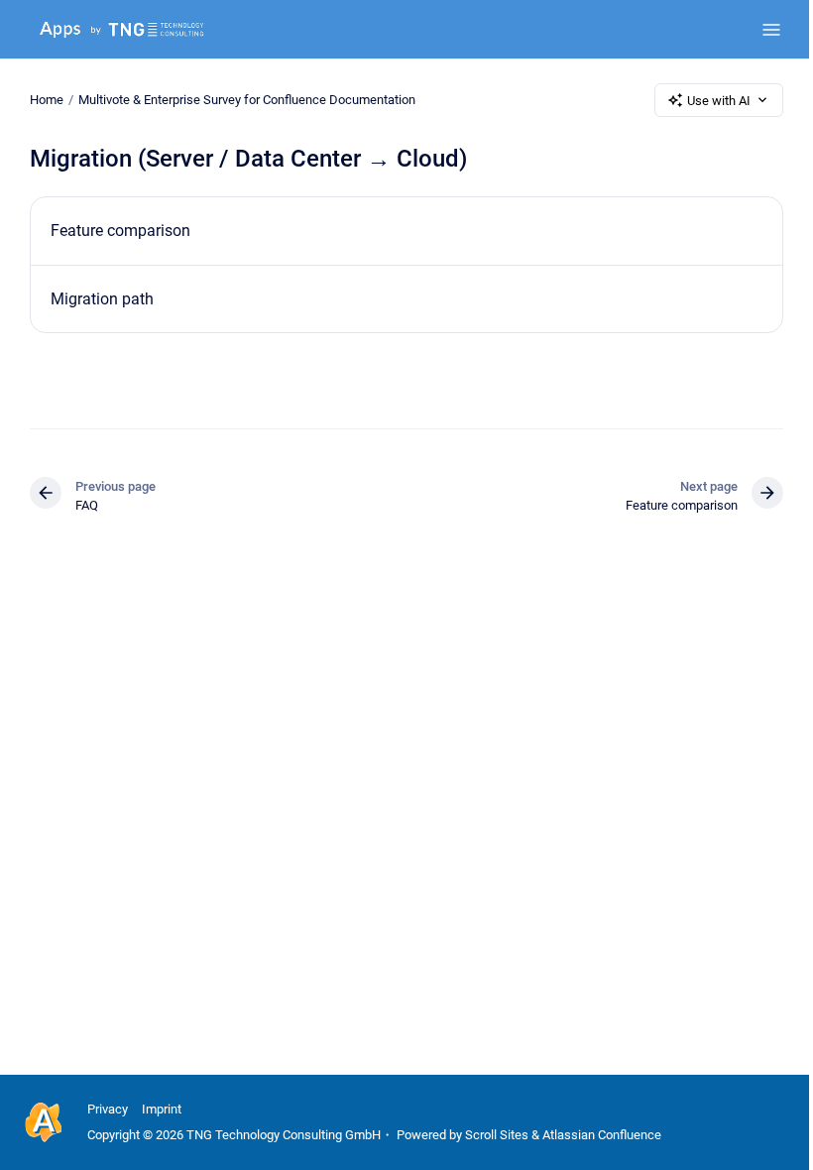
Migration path (102, 299)
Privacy (107, 1109)
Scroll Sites (496, 1134)
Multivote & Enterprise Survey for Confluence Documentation (246, 99)
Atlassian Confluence (601, 1134)
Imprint (161, 1109)
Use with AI (719, 100)
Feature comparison (120, 230)
